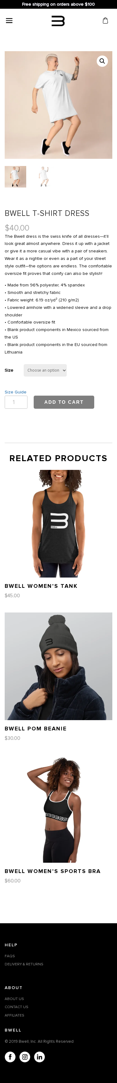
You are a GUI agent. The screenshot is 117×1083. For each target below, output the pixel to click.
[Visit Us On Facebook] (10, 1058)
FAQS (10, 956)
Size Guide (16, 392)
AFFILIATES (14, 1015)
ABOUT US (14, 999)
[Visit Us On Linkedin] (39, 1058)
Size (9, 370)
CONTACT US (16, 1007)
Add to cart (64, 402)
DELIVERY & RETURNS (24, 964)
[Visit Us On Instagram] (24, 1058)
